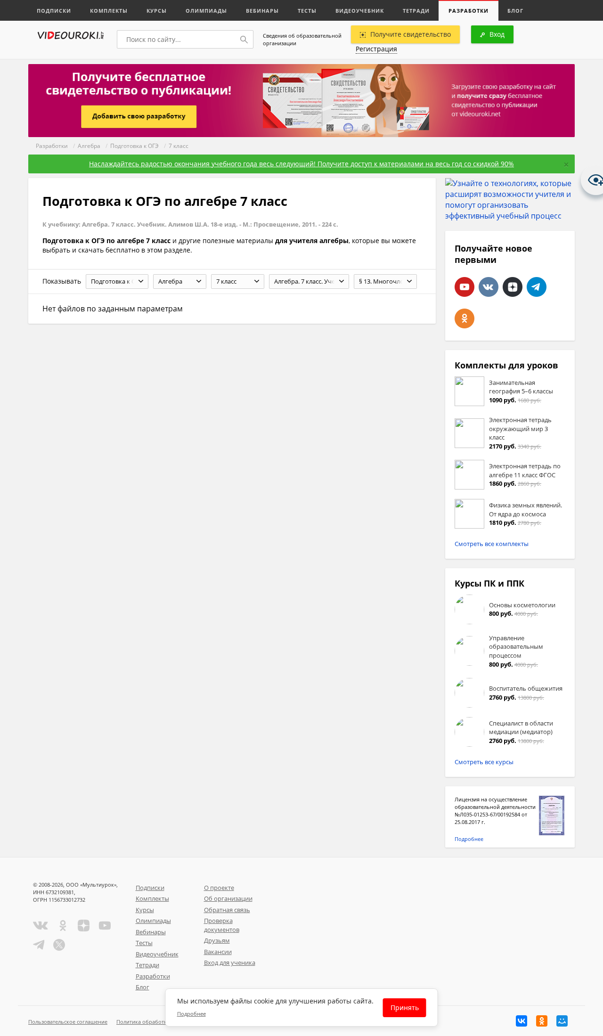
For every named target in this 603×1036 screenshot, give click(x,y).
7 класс (178, 146)
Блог (515, 10)
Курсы (157, 10)
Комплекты (109, 10)
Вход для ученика (229, 962)
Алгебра (89, 146)
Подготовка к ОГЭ (134, 146)
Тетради (416, 10)
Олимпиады (206, 10)
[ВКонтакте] (521, 1021)
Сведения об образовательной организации (302, 39)
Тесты (307, 10)
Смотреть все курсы (484, 762)
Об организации (228, 898)
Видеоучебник (359, 10)
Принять (405, 1007)
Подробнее (469, 838)
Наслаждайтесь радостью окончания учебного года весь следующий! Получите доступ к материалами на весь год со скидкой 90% (301, 163)
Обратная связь (227, 909)
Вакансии (218, 951)
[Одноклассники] (541, 1021)
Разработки (468, 10)
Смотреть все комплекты (492, 543)
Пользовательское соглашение (67, 1021)
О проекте (219, 887)
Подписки (54, 10)
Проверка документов (221, 925)
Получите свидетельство (410, 34)
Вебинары (262, 10)
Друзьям (217, 940)
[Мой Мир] (562, 1021)
